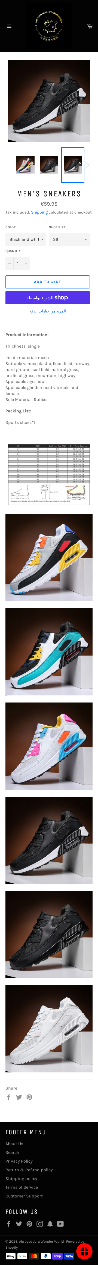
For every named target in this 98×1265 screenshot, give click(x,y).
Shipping (39, 212)
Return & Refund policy (29, 1169)
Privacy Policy (19, 1161)
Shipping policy (21, 1178)
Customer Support (24, 1196)
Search (12, 1152)
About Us (14, 1143)
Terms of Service (21, 1187)
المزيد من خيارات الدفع (48, 311)
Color (10, 227)
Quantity (13, 251)
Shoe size (57, 227)
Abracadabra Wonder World (42, 1241)
